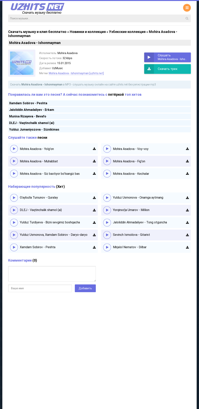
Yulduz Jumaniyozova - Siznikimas (34, 129)
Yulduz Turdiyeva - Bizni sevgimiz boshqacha (50, 222)
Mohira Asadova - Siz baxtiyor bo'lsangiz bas (50, 174)
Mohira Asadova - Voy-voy (130, 149)
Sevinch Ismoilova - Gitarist (131, 235)
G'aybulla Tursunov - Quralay (39, 197)
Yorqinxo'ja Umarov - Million (131, 210)
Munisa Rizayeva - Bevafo (27, 116)
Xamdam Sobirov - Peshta (28, 103)
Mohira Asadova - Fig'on (129, 161)
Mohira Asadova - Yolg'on (37, 149)
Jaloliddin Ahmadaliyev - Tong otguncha (140, 222)
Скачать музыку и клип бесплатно (37, 32)
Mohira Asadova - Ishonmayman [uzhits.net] (76, 73)
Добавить (85, 288)
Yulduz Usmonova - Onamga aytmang (138, 197)
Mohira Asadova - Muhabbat (39, 161)
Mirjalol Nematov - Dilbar (130, 247)
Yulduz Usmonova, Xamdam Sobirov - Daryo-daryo (53, 235)
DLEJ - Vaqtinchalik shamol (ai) (31, 123)
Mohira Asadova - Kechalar (131, 174)
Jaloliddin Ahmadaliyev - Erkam (31, 110)
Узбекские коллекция (127, 32)
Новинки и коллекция (88, 32)
